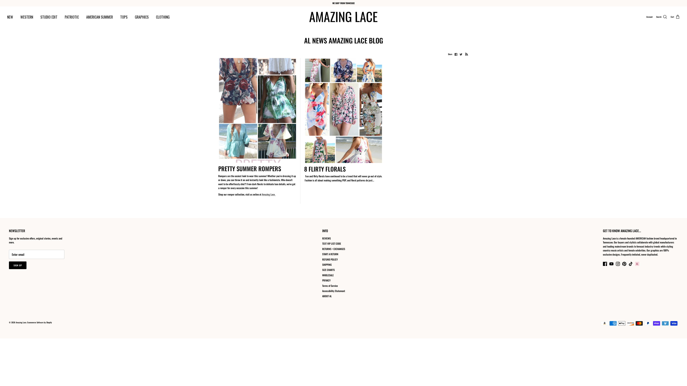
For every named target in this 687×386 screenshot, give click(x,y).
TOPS (124, 17)
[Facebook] (605, 264)
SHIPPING (327, 264)
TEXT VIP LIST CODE (331, 243)
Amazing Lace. (269, 194)
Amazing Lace (21, 322)
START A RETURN (330, 254)
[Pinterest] (624, 264)
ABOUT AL (327, 296)
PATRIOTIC (72, 17)
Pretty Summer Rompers (249, 168)
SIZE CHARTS (328, 270)
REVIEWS (326, 238)
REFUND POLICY (330, 259)
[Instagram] (618, 264)
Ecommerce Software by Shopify (39, 322)
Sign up (18, 265)
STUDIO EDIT (48, 17)
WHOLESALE (328, 275)
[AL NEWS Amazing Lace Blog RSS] (466, 54)
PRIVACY (326, 280)
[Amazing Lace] (343, 17)
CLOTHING (163, 17)
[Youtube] (611, 264)
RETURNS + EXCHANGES (333, 249)
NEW (10, 17)
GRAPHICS (142, 17)
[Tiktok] (631, 264)
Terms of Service (330, 286)
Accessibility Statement (333, 291)
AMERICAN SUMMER (99, 17)
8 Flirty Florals (325, 169)
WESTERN (26, 17)
